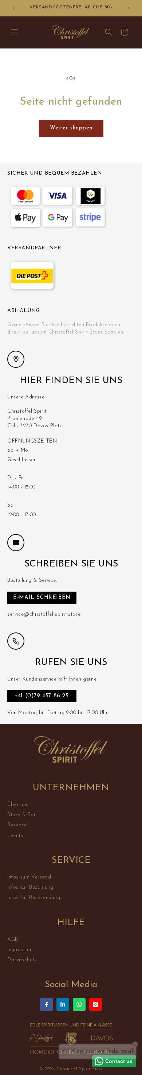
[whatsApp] (79, 1004)
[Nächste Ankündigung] (129, 8)
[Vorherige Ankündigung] (13, 8)
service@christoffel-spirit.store (43, 614)
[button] (15, 32)
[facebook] (46, 1004)
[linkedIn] (62, 1004)
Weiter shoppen (71, 128)
